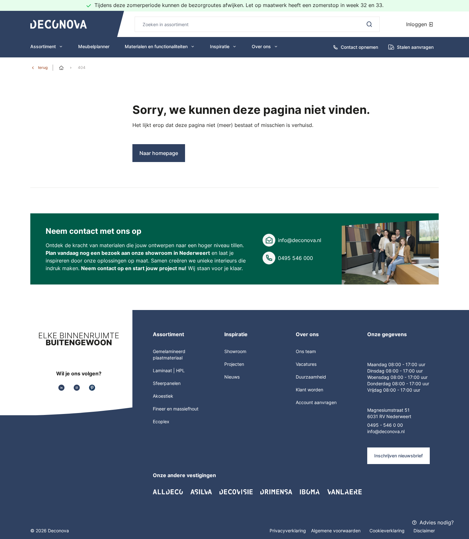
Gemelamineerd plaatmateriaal (169, 354)
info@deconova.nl (299, 240)
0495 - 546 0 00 (385, 425)
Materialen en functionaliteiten (156, 46)
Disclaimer (424, 530)
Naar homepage (158, 153)
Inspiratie (219, 46)
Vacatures (306, 364)
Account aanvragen (316, 402)
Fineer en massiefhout (175, 408)
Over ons (261, 46)
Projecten (234, 364)
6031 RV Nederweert (389, 416)
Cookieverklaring (387, 530)
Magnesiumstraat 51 (388, 410)
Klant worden (309, 389)
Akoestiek (163, 396)
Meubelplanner (93, 46)
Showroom (235, 351)
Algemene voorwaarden (336, 530)
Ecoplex (161, 421)
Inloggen (417, 24)
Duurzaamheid (311, 377)
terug (43, 67)
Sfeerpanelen (167, 383)
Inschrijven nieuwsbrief (398, 455)
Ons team (306, 351)
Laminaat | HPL (169, 370)
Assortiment (43, 46)
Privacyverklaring (288, 530)
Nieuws (232, 377)
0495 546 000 (295, 258)
